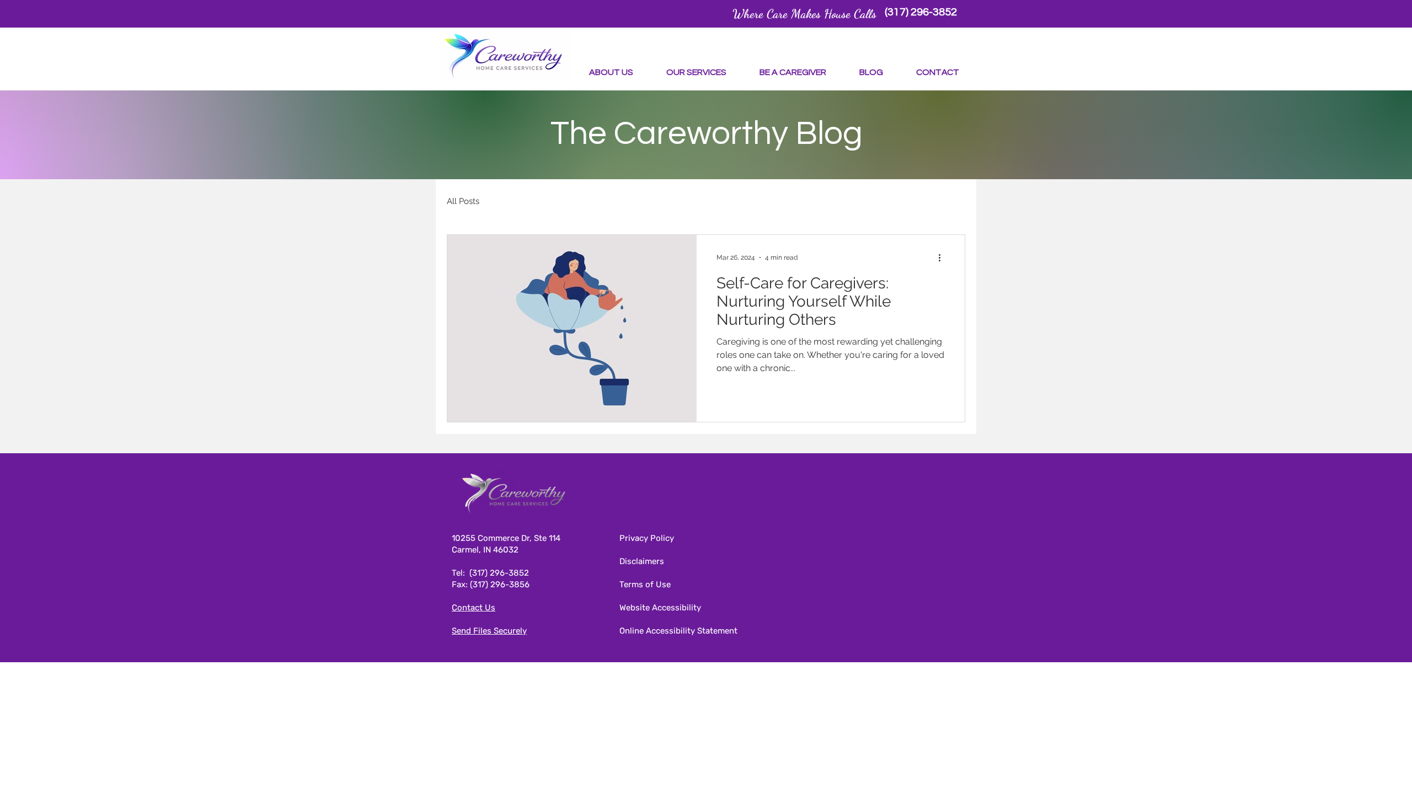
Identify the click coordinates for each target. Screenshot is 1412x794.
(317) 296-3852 (499, 573)
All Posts (463, 201)
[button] (611, 72)
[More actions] (943, 257)
